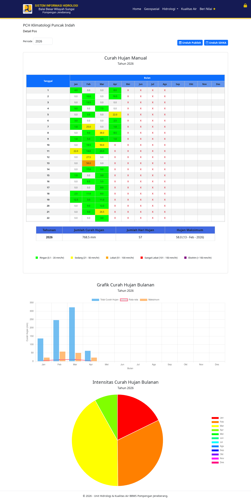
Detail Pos (30, 31)
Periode (27, 41)
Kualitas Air (189, 9)
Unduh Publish (191, 42)
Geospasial (151, 9)
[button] (245, 5)
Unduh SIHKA (217, 42)
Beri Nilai (208, 9)
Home (137, 9)
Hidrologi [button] (169, 9)
